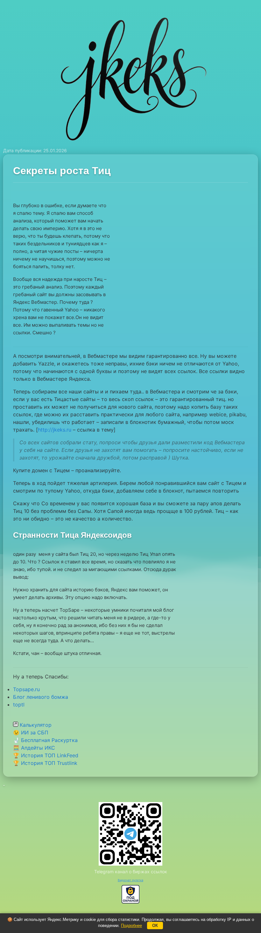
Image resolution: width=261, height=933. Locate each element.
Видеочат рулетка (130, 880)
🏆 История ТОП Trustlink (45, 763)
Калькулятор (35, 725)
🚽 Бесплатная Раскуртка (45, 740)
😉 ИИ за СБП (30, 732)
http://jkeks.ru (54, 429)
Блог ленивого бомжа (40, 697)
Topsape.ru (26, 689)
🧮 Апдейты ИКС (34, 748)
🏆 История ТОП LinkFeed (45, 755)
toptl (19, 704)
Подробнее (131, 925)
